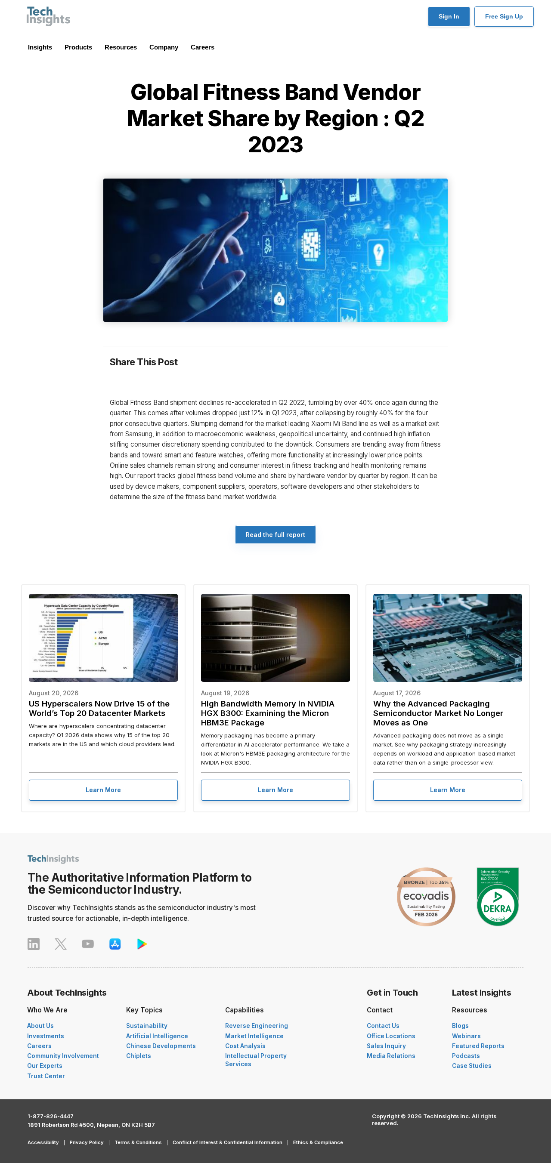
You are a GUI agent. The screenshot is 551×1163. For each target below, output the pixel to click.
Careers (202, 47)
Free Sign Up (504, 16)
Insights (40, 47)
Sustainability (146, 1025)
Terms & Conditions (138, 1142)
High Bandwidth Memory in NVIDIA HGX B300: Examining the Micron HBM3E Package (267, 713)
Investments (45, 1036)
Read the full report (275, 534)
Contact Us (383, 1025)
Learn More (103, 789)
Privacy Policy (87, 1142)
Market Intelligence (254, 1036)
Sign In (449, 16)
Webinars (466, 1036)
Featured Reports (478, 1046)
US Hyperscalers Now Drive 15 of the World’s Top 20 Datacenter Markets (99, 708)
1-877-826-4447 (51, 1116)
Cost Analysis (245, 1046)
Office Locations (391, 1036)
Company (163, 47)
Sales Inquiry (386, 1046)
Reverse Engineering (256, 1025)
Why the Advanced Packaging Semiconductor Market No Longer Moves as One (438, 713)
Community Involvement (63, 1055)
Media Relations (391, 1055)
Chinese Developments (161, 1046)
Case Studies (472, 1065)
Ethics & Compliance (318, 1142)
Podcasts (466, 1055)
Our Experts (44, 1065)
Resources (121, 47)
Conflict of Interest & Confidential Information (227, 1142)
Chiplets (138, 1055)
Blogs (460, 1025)
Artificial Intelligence (157, 1036)
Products (78, 47)
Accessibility (43, 1142)
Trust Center (46, 1076)
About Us (40, 1025)
